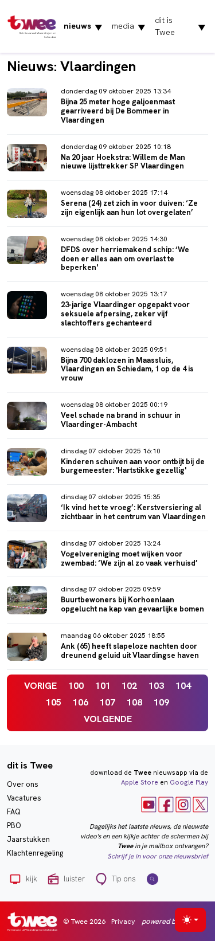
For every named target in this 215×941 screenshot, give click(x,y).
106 (80, 702)
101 (103, 686)
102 (129, 686)
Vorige (40, 686)
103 (156, 686)
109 (161, 702)
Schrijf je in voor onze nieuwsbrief (157, 856)
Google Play (189, 782)
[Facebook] (166, 804)
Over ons (22, 784)
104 (183, 686)
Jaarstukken (28, 839)
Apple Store (139, 782)
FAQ (14, 812)
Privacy (123, 921)
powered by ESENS (172, 921)
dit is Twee (180, 26)
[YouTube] (149, 804)
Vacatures (24, 798)
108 (134, 702)
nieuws (83, 26)
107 (107, 702)
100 (76, 686)
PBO (14, 825)
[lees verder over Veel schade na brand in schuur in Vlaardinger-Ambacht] (107, 417)
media (129, 26)
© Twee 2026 (84, 921)
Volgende (108, 719)
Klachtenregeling (35, 853)
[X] (200, 804)
